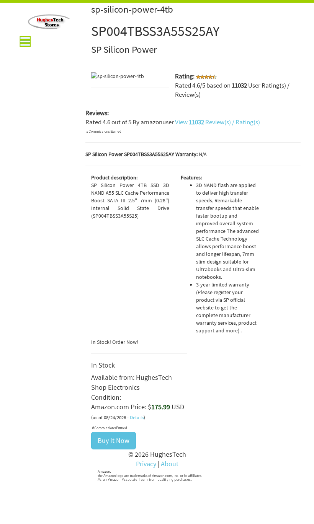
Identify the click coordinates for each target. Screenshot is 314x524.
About (169, 463)
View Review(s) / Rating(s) (217, 122)
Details (137, 417)
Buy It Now (113, 440)
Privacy (146, 463)
